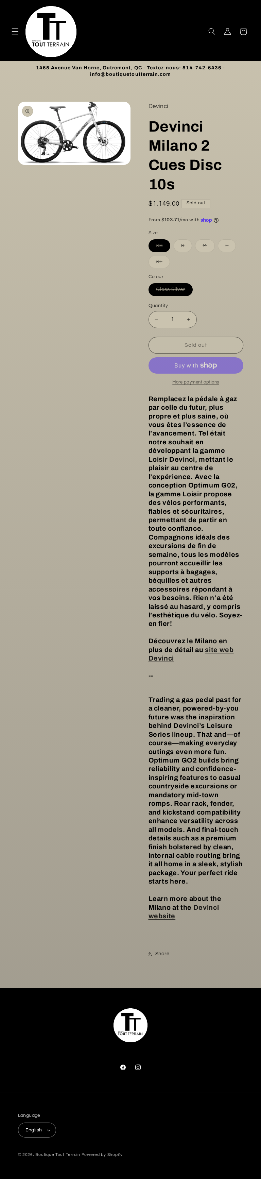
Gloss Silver (174, 291)
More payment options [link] (195, 382)
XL (163, 263)
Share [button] (162, 953)
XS (163, 247)
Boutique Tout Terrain (57, 1155)
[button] (15, 31)
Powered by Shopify (102, 1155)
